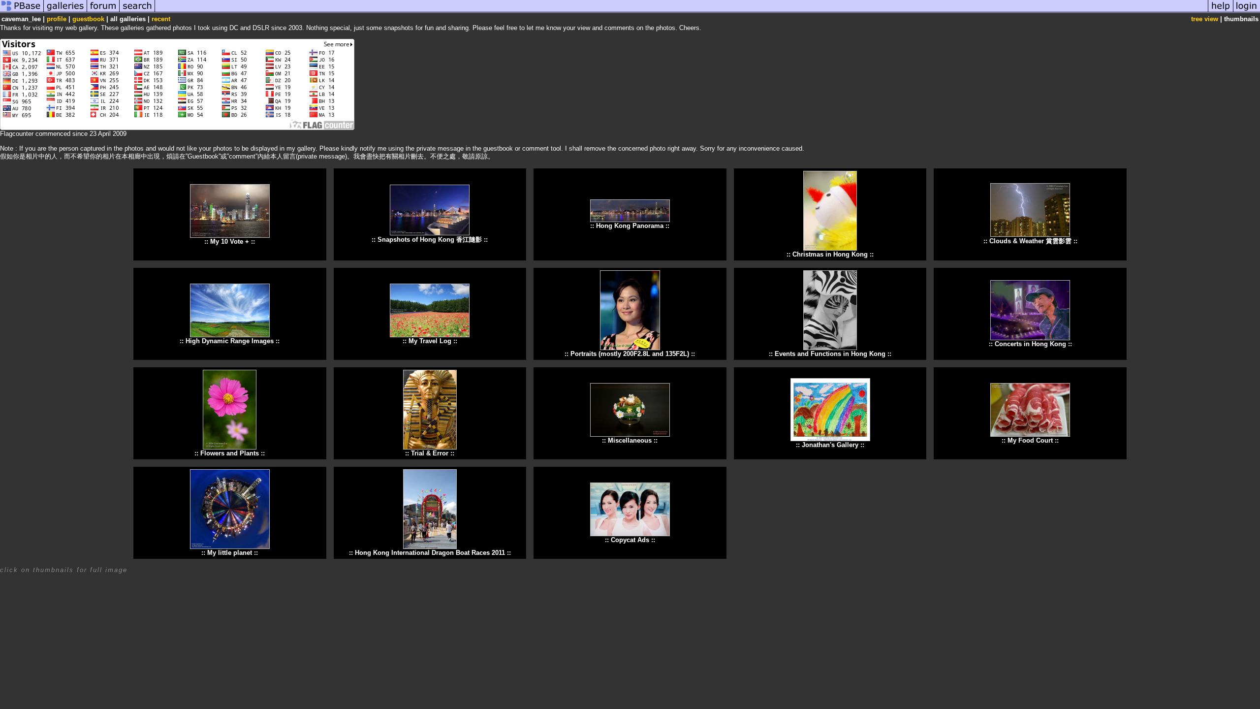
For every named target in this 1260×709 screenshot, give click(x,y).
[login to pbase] (1246, 11)
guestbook (88, 19)
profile (56, 19)
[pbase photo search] (137, 11)
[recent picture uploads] (65, 11)
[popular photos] (681, 11)
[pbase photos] (22, 11)
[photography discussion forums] (103, 11)
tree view (1204, 19)
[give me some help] (1220, 11)
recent (161, 19)
